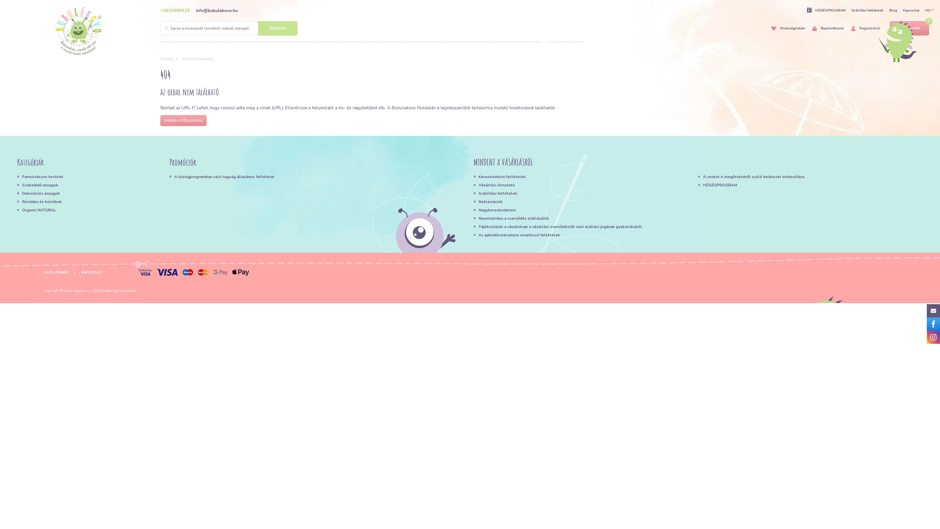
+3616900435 (175, 10)
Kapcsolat (911, 10)
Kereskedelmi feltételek (502, 177)
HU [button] (927, 10)
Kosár (914, 28)
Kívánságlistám (792, 28)
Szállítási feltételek (867, 10)
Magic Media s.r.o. (77, 291)
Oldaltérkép (56, 272)
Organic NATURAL (39, 210)
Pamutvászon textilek (42, 177)
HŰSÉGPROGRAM (830, 10)
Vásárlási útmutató (497, 185)
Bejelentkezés (832, 28)
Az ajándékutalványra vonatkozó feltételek (519, 235)
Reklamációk (491, 201)
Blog (893, 10)
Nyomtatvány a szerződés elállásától (514, 218)
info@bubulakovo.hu (217, 10)
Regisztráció (869, 28)
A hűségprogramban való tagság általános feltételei (224, 177)
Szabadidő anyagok (40, 185)
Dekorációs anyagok (41, 193)
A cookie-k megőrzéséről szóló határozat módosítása (753, 177)
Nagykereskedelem (497, 210)
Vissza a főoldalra (183, 120)
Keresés (277, 28)
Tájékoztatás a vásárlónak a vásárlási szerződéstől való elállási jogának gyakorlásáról (560, 226)
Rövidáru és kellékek (42, 201)
